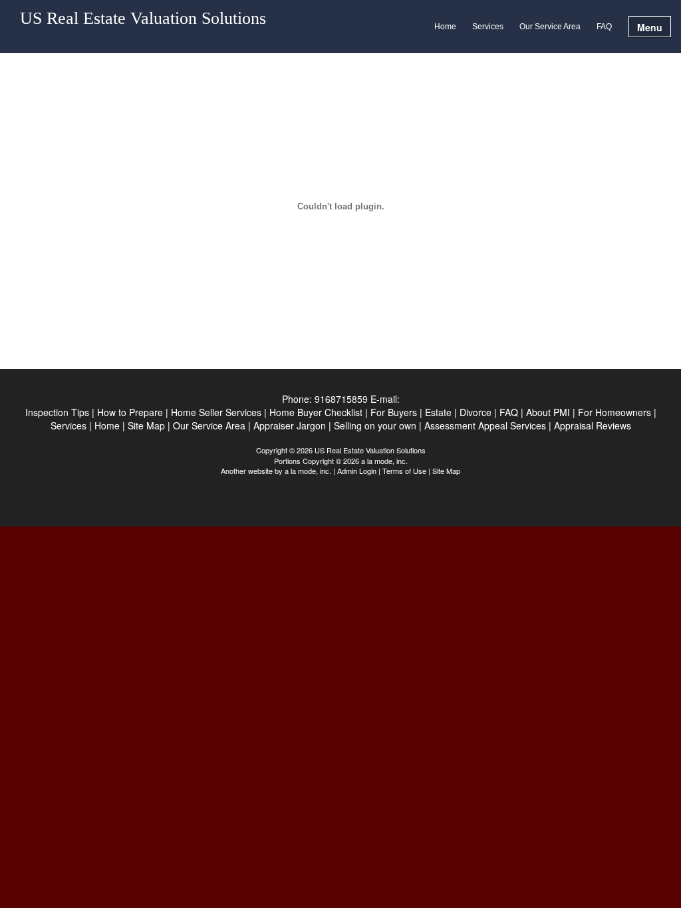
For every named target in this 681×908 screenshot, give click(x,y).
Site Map (446, 470)
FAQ (604, 26)
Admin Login (356, 470)
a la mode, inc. (308, 470)
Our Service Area (550, 26)
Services (487, 26)
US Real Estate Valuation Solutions (143, 19)
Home (445, 26)
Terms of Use (404, 470)
